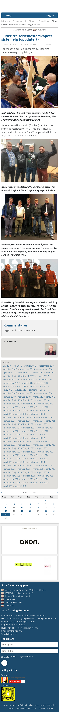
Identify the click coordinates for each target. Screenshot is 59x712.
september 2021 (12, 427)
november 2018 (27, 393)
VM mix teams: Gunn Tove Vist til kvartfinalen (25, 590)
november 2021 (45, 427)
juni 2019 (19, 400)
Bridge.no (5, 21)
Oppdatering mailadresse (13, 624)
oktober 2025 (29, 475)
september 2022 (37, 438)
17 (6, 511)
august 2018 (20, 389)
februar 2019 (24, 396)
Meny (9, 15)
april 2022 (21, 434)
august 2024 (20, 462)
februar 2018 (42, 383)
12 (22, 507)
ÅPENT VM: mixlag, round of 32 (18, 593)
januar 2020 (27, 407)
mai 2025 (8, 472)
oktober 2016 (10, 369)
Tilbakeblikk (9, 599)
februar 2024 (42, 455)
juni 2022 (44, 434)
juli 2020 (8, 414)
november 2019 (45, 403)
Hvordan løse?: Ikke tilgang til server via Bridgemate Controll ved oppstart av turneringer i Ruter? (29, 620)
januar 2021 (10, 420)
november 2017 (45, 379)
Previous (4, 540)
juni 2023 (19, 448)
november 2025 (45, 475)
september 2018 (37, 389)
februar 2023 (24, 444)
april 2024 (21, 458)
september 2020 (37, 414)
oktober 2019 (29, 403)
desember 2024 (45, 465)
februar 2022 (42, 431)
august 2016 (30, 365)
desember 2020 (45, 417)
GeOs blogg (44, 21)
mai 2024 (33, 458)
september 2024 (37, 462)
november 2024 (27, 465)
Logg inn (50, 15)
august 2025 (43, 472)
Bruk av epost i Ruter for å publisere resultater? (23, 615)
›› (57, 492)
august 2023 (43, 448)
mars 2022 (9, 434)
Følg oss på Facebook (4, 663)
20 (30, 511)
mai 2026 (33, 482)
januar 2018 (27, 383)
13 (30, 507)
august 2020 (20, 414)
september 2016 (47, 365)
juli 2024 (8, 462)
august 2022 (20, 438)
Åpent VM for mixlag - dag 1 (17, 596)
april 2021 (50, 420)
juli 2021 (31, 424)
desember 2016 (45, 369)
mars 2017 (38, 372)
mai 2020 (33, 410)
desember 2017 (12, 383)
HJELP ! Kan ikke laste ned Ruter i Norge (19, 627)
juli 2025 (31, 472)
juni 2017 (19, 376)
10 (6, 507)
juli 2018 (8, 389)
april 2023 (50, 444)
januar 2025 (10, 468)
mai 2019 (8, 400)
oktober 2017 (29, 379)
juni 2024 (44, 458)
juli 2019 (31, 400)
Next (55, 540)
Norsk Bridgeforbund (19, 6)
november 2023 (45, 451)
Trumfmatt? (9, 605)
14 (38, 507)
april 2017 (50, 372)
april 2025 (50, 468)
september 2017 (12, 379)
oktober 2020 (10, 417)
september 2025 (12, 475)
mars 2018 (9, 386)
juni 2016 (7, 365)
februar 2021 (24, 420)
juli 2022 (8, 438)
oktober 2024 (10, 465)
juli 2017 (31, 376)
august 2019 (43, 400)
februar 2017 (24, 372)
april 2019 (50, 396)
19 (22, 511)
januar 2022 (27, 431)
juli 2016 (18, 365)
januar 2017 (10, 372)
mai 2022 (33, 434)
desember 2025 (12, 479)
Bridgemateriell (19, 21)
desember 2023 (12, 455)
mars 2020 (9, 410)
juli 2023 (31, 448)
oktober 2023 (29, 451)
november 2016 (27, 369)
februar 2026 (42, 479)
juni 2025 (19, 472)
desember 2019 (12, 407)
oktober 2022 (10, 441)
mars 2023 (38, 444)
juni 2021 (19, 424)
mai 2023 (8, 448)
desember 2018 (45, 393)
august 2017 (43, 376)
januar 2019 (10, 396)
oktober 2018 (10, 393)
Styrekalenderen (9, 634)
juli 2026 (8, 486)
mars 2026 (9, 482)
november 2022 (27, 441)
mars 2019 (38, 396)
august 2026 (20, 486)
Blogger (32, 21)
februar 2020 (42, 407)
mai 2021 (8, 424)
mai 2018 (33, 386)
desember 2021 (12, 431)
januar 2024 (27, 455)
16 (53, 507)
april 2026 (21, 482)
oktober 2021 (29, 427)
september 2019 (12, 403)
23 (53, 511)
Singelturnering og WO (11, 630)
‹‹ (1, 492)
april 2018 (21, 386)
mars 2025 (38, 468)
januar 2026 (27, 479)
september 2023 (12, 451)
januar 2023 (10, 444)
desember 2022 (45, 441)
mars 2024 (9, 458)
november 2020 (27, 417)
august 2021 (43, 424)
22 (46, 511)
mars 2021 (38, 420)
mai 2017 (8, 376)
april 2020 (21, 410)
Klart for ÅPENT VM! (13, 602)
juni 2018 (44, 386)
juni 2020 (44, 410)
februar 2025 (24, 468)
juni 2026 (44, 482)
